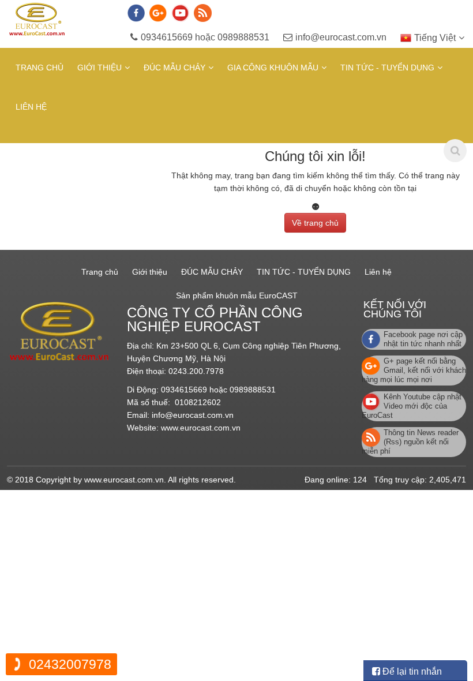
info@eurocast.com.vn (340, 37)
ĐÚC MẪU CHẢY (174, 67)
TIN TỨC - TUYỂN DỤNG (387, 67)
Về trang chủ (315, 222)
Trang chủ (39, 67)
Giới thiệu (99, 67)
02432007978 (70, 664)
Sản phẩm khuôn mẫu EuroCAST (237, 295)
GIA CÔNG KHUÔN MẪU (272, 67)
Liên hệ (31, 106)
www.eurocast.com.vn (201, 427)
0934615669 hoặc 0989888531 (205, 37)
